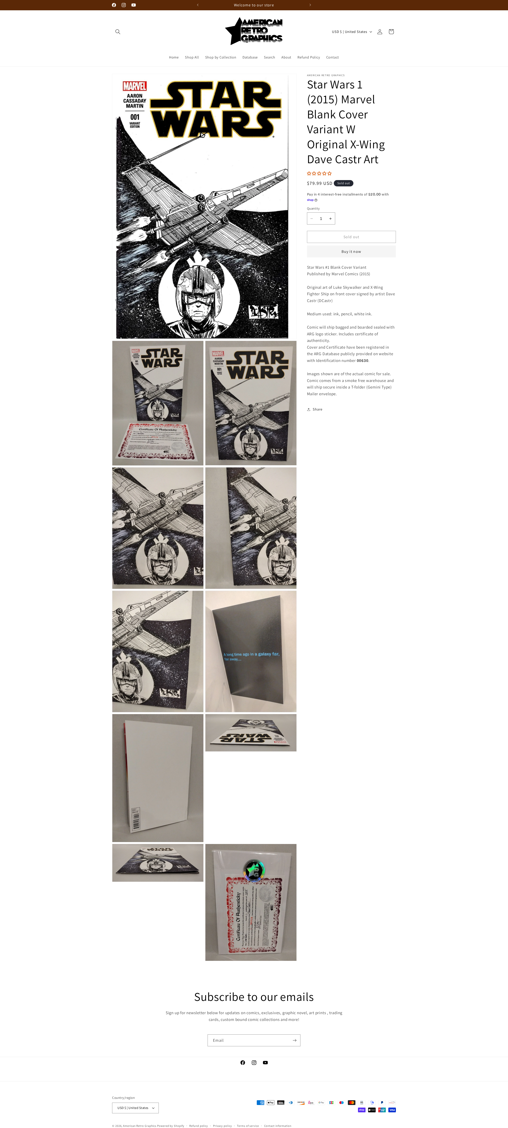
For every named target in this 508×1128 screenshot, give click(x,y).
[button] (117, 31)
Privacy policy (222, 1125)
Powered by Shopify (170, 1125)
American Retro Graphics (139, 1125)
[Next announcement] (310, 5)
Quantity (313, 208)
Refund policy (198, 1125)
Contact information (278, 1125)
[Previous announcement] (197, 5)
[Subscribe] (294, 1040)
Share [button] (317, 409)
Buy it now (351, 251)
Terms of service (248, 1125)
